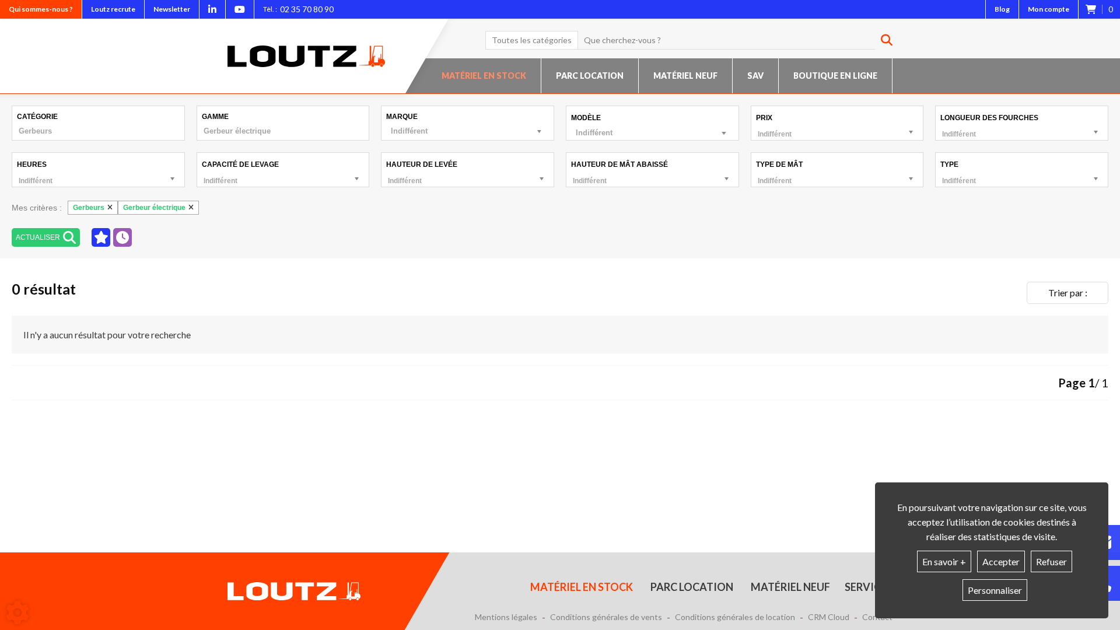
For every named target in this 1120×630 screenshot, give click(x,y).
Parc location (590, 75)
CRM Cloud (828, 617)
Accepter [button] (1001, 561)
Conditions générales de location (735, 617)
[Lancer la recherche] (882, 40)
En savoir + (944, 561)
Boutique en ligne (835, 75)
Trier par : (1067, 292)
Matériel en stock (484, 75)
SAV (755, 75)
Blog (1002, 9)
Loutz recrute (113, 9)
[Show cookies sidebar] (17, 612)
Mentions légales (506, 617)
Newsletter (171, 9)
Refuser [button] (1051, 561)
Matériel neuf (685, 75)
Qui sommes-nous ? (41, 9)
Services (868, 587)
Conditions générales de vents (606, 617)
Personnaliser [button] (995, 590)
